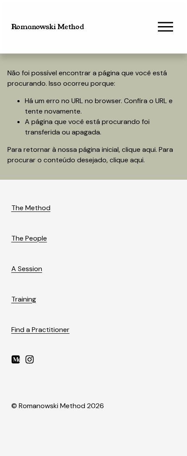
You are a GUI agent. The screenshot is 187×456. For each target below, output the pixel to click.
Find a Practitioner (40, 329)
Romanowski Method (47, 27)
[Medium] (15, 359)
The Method (30, 207)
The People (29, 238)
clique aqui (139, 149)
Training (23, 299)
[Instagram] (29, 359)
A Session (26, 268)
